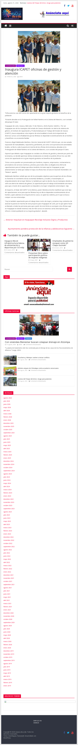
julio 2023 (6, 515)
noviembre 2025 (8, 426)
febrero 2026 (7, 417)
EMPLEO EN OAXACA (37, 722)
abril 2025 (6, 448)
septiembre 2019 (9, 660)
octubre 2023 (7, 505)
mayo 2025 (7, 445)
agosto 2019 (7, 664)
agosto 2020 (7, 626)
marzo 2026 (7, 414)
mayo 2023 (7, 521)
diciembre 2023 (8, 499)
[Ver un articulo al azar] (72, 25)
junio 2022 (6, 556)
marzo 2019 (7, 679)
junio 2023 (6, 518)
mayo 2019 (7, 673)
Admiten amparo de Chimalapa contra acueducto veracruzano (38, 368)
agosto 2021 (7, 588)
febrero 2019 (7, 682)
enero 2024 (7, 496)
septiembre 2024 (9, 471)
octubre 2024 (7, 467)
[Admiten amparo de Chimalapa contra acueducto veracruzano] (10, 367)
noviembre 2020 (8, 616)
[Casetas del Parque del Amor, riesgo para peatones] (10, 378)
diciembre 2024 (8, 461)
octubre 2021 (7, 581)
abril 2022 (6, 562)
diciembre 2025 (8, 423)
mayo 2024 (7, 483)
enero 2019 (7, 686)
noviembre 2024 (8, 464)
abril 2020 (6, 638)
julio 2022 (6, 553)
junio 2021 (6, 594)
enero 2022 (7, 572)
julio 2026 (6, 401)
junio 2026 (6, 404)
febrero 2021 (7, 607)
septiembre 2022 (9, 547)
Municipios (20, 66)
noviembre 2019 (8, 654)
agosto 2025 (7, 436)
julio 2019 (6, 667)
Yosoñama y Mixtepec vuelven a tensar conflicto (34, 357)
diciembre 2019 (8, 651)
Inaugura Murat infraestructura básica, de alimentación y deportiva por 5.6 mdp (14, 244)
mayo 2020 (7, 635)
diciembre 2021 (8, 575)
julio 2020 (6, 629)
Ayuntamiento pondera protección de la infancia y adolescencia (41, 228)
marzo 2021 (7, 603)
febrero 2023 (7, 531)
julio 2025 (6, 439)
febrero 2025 (7, 455)
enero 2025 (7, 458)
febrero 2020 (7, 645)
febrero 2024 (7, 493)
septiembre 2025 (9, 433)
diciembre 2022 (8, 537)
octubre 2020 (7, 619)
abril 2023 (6, 524)
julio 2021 (6, 591)
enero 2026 (7, 420)
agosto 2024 (7, 474)
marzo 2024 (7, 490)
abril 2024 (6, 486)
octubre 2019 (7, 657)
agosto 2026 (7, 398)
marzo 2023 (7, 528)
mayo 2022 (7, 559)
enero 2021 (7, 610)
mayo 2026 (7, 407)
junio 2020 (6, 632)
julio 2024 (6, 477)
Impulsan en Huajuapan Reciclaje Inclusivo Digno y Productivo (35, 220)
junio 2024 (6, 480)
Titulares (28, 338)
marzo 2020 (7, 641)
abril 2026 (6, 411)
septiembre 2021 (9, 584)
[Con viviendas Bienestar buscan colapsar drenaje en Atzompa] (39, 316)
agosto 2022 (7, 550)
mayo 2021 (7, 597)
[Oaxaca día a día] (39, 14)
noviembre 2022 (8, 540)
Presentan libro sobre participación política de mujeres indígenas (38, 255)
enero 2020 (7, 648)
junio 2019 (6, 670)
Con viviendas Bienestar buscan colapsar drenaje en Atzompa (37, 341)
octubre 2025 (7, 429)
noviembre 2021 (8, 578)
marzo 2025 (7, 452)
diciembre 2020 (8, 613)
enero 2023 (7, 534)
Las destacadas (10, 66)
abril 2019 (6, 676)
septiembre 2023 (9, 509)
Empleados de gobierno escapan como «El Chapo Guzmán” (63, 243)
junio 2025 (6, 442)
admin (21, 77)
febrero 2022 (7, 569)
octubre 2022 (7, 543)
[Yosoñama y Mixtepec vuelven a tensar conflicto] (10, 357)
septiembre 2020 (9, 622)
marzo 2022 (7, 565)
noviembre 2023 (8, 502)
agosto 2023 (7, 512)
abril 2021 (6, 600)
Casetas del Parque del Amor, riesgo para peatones (44, 3)
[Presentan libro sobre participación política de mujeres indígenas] (39, 240)
